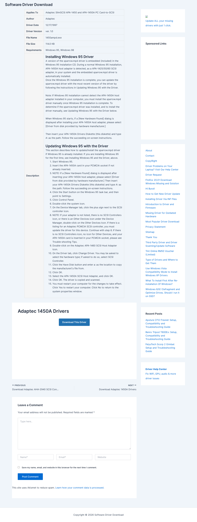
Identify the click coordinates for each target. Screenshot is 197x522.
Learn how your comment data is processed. (79, 487)
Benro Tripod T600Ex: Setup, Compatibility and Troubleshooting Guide (161, 335)
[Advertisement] (74, 349)
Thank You (151, 237)
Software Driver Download (28, 4)
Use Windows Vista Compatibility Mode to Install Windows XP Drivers (161, 272)
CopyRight (151, 160)
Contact (150, 155)
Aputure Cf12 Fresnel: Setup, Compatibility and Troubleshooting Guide (161, 323)
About (149, 150)
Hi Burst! (150, 188)
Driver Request (154, 174)
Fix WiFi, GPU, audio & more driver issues (161, 374)
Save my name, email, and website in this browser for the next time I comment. (59, 467)
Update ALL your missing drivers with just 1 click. (159, 23)
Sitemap (150, 232)
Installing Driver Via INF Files (161, 199)
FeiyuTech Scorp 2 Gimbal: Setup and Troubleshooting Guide (160, 348)
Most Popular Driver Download (162, 221)
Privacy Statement (156, 226)
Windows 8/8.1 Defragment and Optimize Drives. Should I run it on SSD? (163, 293)
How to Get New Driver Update (163, 193)
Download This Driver (74, 322)
